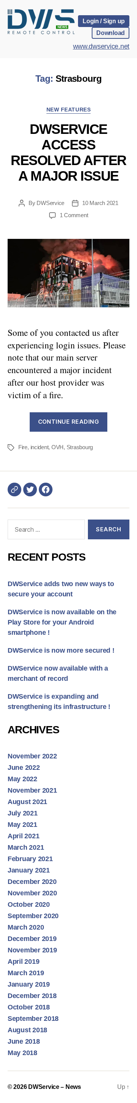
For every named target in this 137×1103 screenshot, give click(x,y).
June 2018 (24, 1041)
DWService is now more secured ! (61, 650)
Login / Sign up (104, 20)
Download (110, 32)
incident (39, 447)
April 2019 (23, 961)
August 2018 (27, 1030)
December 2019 (32, 938)
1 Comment (74, 215)
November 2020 (32, 893)
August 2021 (27, 802)
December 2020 (32, 881)
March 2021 (26, 847)
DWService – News (54, 1087)
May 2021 (22, 824)
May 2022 (22, 779)
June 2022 (24, 767)
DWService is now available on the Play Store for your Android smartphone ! (62, 622)
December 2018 (32, 996)
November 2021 (32, 790)
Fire (22, 447)
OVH (57, 447)
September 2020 (33, 916)
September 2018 (33, 1018)
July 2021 (23, 813)
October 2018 (29, 1007)
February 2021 (30, 859)
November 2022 (32, 756)
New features (68, 109)
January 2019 (29, 984)
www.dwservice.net (101, 46)
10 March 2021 (100, 203)
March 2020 (26, 927)
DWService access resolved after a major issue (68, 152)
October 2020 (29, 904)
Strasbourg (80, 447)
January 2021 (29, 870)
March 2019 (26, 973)
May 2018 (22, 1053)
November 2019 (32, 950)
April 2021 (23, 836)
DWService (50, 203)
